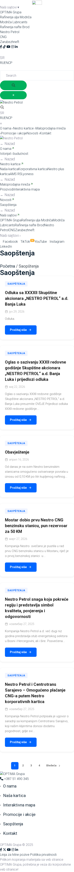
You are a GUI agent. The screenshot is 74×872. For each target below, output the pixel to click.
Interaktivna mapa (27, 189)
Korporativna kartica (33, 169)
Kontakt (45, 133)
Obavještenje (17, 452)
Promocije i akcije (14, 133)
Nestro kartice (24, 128)
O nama (6, 128)
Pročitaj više (18, 329)
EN (6, 63)
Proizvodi (7, 189)
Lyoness (28, 174)
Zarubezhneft (9, 42)
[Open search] (2, 108)
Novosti (33, 133)
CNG (3, 37)
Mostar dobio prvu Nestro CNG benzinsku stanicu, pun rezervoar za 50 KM (36, 525)
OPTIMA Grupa (10, 12)
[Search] (2, 52)
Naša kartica (9, 169)
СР (10, 63)
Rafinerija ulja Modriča (15, 17)
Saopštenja (8, 205)
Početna (7, 266)
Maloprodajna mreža (15, 184)
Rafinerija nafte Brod (14, 27)
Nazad (7, 143)
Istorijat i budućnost (14, 154)
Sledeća (51, 765)
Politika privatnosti (43, 855)
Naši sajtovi (8, 215)
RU (2, 63)
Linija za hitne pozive (14, 855)
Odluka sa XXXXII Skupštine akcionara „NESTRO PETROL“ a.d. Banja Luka (36, 298)
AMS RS (16, 174)
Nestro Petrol (9, 32)
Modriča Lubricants (13, 22)
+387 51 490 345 (16, 779)
